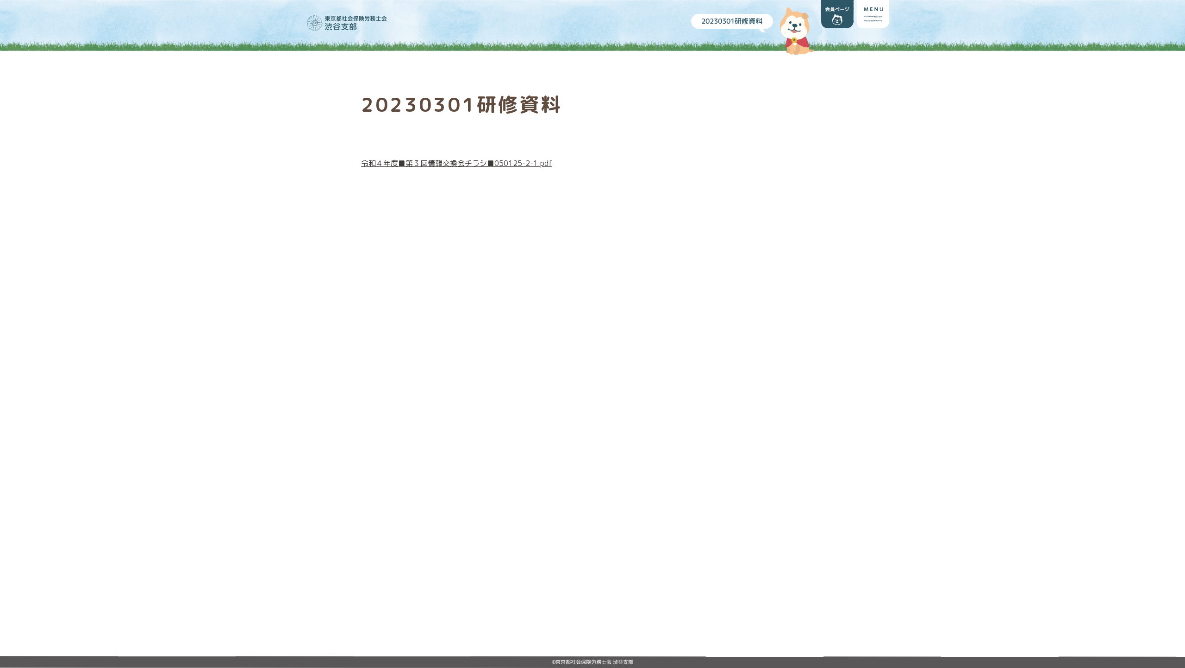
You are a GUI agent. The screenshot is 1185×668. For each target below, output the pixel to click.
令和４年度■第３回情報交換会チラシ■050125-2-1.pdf (456, 163)
